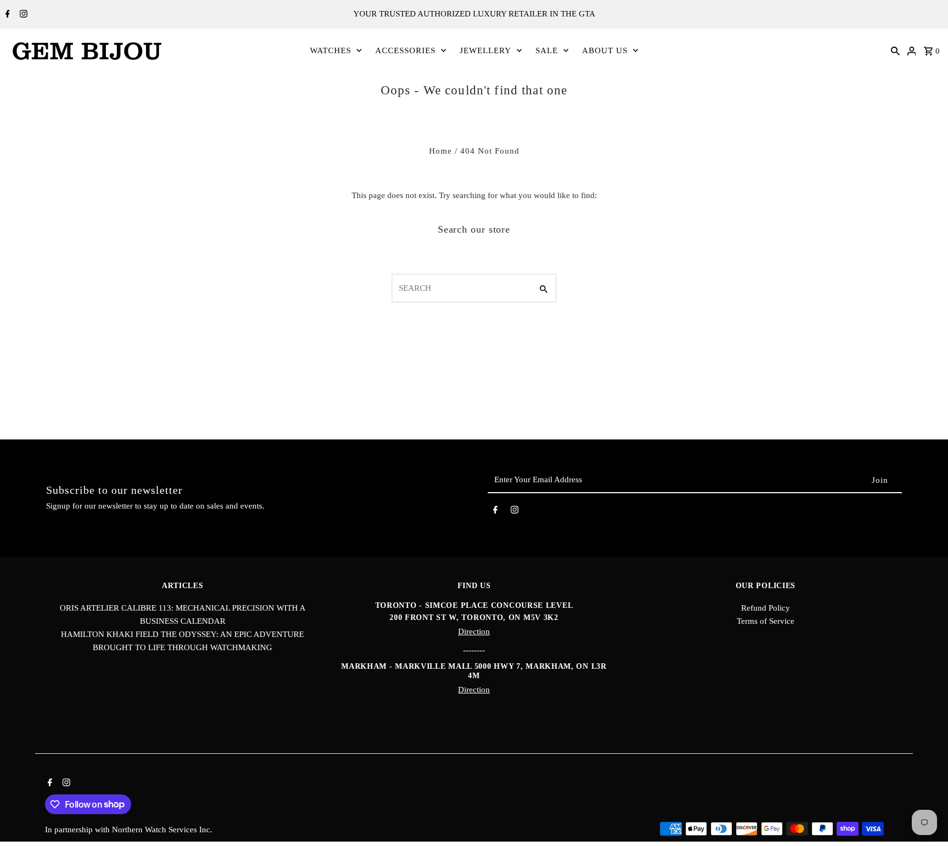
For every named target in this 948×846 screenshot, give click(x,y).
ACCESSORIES (405, 50)
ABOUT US (605, 50)
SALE (546, 50)
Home (440, 150)
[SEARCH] (895, 50)
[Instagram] (22, 15)
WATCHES (330, 50)
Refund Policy (765, 608)
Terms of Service (765, 621)
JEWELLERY (485, 50)
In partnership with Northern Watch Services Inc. (128, 829)
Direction (474, 631)
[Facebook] (6, 15)
